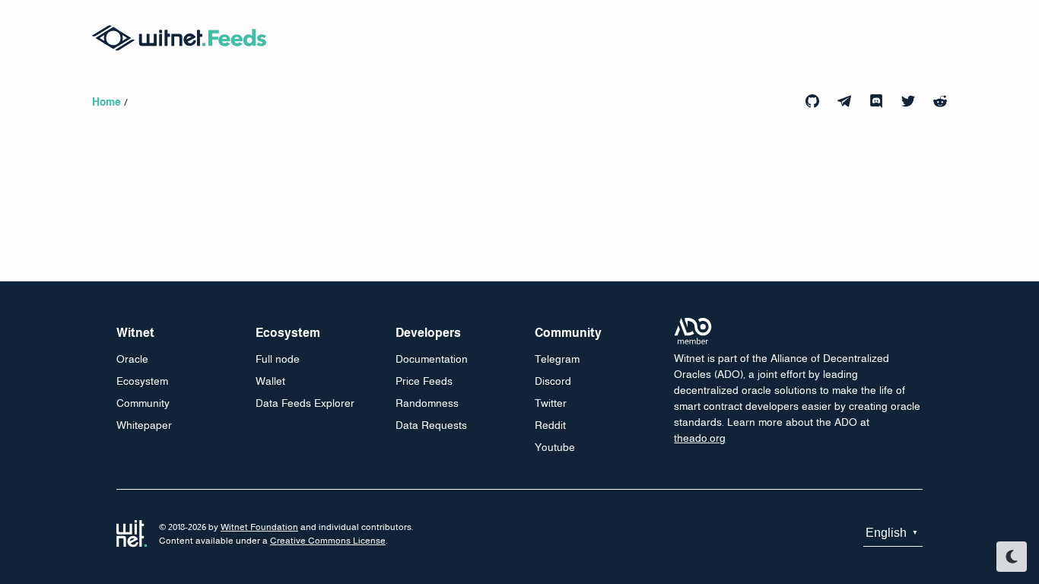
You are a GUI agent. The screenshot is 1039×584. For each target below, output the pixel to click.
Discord (553, 381)
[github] (812, 101)
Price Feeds (424, 381)
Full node (278, 359)
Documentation (432, 359)
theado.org (700, 438)
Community (143, 403)
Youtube (555, 447)
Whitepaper (144, 425)
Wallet (270, 381)
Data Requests (431, 425)
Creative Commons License (328, 540)
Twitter (551, 403)
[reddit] (940, 101)
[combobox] (893, 533)
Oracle (132, 359)
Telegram (557, 359)
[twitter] (908, 101)
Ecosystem (142, 381)
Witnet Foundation (259, 527)
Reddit (550, 425)
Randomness (427, 403)
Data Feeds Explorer (305, 403)
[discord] (876, 101)
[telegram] (844, 101)
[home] (187, 38)
